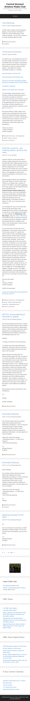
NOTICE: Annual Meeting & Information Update (13, 315)
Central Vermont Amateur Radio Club (15, 5)
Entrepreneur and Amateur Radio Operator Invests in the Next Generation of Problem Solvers (14, 620)
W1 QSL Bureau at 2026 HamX (12, 648)
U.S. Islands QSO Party (9, 687)
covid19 (10, 302)
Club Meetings (8, 23)
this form (15, 363)
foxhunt (15, 138)
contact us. (10, 108)
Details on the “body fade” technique (13, 89)
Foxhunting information (12, 52)
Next (12, 552)
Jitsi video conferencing (20, 215)
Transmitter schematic (8, 86)
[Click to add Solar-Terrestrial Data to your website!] (15, 572)
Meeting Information (10, 41)
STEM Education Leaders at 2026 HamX (15, 646)
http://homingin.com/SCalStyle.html (12, 77)
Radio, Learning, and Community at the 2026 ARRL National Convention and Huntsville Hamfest (14, 614)
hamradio (15, 302)
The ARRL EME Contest (10, 610)
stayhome (5, 304)
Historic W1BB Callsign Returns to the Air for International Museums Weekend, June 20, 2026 (15, 656)
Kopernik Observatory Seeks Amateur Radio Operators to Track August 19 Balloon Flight (14, 625)
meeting (6, 44)
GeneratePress (16, 698)
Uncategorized (20, 136)
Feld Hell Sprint (7, 683)
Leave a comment (9, 140)
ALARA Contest (7, 685)
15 (8, 552)
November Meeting (10, 462)
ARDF (5, 138)
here (18, 334)
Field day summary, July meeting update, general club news (14, 150)
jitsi (20, 302)
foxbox (10, 138)
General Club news (9, 136)
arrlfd (5, 302)
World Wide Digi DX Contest (11, 689)
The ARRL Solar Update (10, 608)
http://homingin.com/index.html (11, 73)
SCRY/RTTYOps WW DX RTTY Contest (14, 680)
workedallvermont (14, 304)
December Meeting (10, 414)
